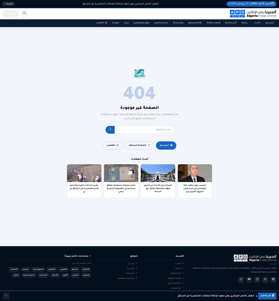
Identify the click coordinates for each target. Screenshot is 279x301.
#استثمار (43, 275)
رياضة (244, 23)
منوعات (115, 23)
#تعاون (86, 275)
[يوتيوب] (249, 280)
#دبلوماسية (38, 269)
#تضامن (51, 269)
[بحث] (24, 13)
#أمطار (55, 275)
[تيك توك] (241, 280)
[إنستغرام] (257, 280)
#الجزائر (86, 269)
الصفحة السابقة (137, 145)
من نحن (131, 264)
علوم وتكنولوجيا (142, 23)
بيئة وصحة (178, 23)
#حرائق (75, 269)
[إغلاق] (6, 296)
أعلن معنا (130, 273)
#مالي (16, 275)
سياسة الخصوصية (126, 278)
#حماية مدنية (29, 275)
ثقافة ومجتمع (195, 23)
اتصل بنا (130, 269)
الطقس (100, 23)
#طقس (63, 269)
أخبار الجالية (231, 23)
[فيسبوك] (273, 280)
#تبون (65, 275)
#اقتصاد (14, 269)
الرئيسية (269, 23)
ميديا (126, 23)
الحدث (257, 23)
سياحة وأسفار (161, 23)
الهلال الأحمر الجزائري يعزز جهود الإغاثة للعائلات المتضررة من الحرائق (120, 4)
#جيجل (25, 269)
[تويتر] (265, 280)
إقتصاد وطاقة (213, 23)
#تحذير (75, 275)
